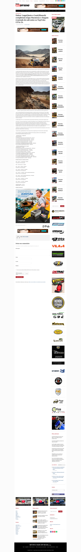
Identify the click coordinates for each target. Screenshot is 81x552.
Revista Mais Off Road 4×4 (40, 545)
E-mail (17, 261)
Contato (59, 10)
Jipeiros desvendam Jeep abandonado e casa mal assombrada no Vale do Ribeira (58, 468)
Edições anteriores (28, 10)
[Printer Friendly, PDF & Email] (46, 226)
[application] (23, 501)
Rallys (20, 13)
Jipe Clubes (41, 10)
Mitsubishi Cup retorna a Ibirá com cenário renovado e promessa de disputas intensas (57, 455)
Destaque (17, 13)
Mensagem (18, 248)
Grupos (53, 10)
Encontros (49, 10)
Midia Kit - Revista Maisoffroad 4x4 (55, 524)
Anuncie (33, 10)
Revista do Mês (37, 10)
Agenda (45, 10)
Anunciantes (22, 10)
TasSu (53, 550)
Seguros (56, 10)
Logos (51, 525)
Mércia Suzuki (27, 24)
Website (17, 265)
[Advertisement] (33, 39)
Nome (17, 257)
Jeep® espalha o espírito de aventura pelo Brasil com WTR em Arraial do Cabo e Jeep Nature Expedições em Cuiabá (58, 445)
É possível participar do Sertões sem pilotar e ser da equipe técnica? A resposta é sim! (57, 437)
